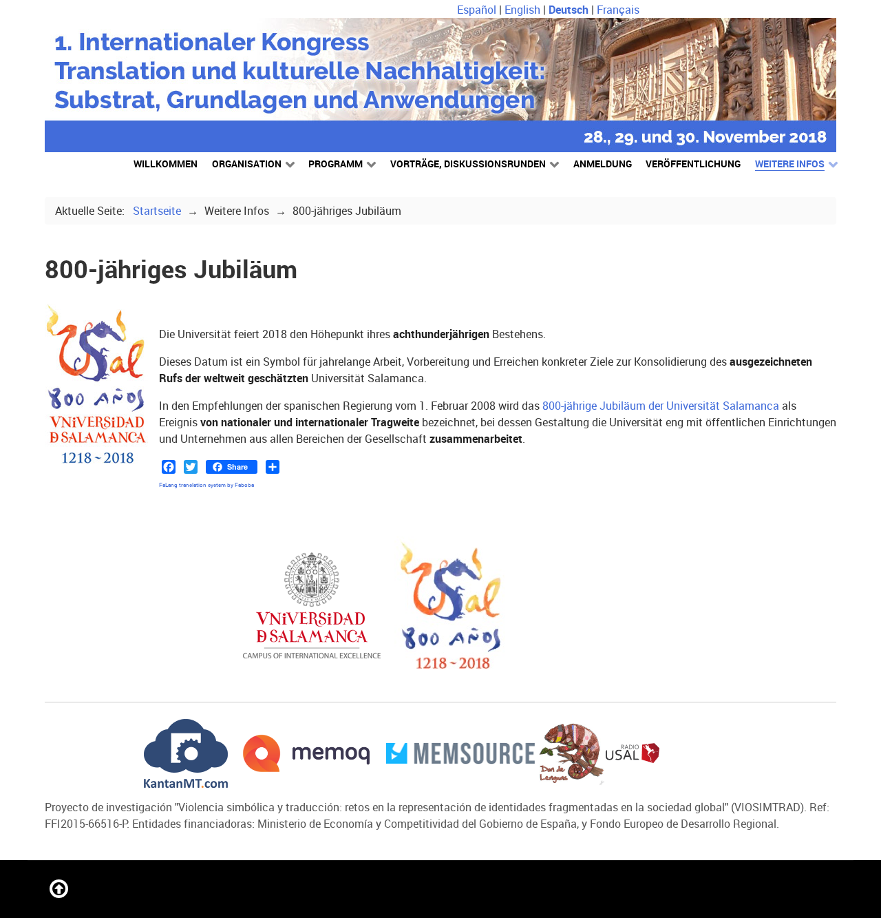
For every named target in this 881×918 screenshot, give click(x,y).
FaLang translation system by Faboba (206, 484)
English (524, 9)
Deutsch (570, 9)
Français (618, 9)
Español (478, 9)
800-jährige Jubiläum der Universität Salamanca (660, 405)
